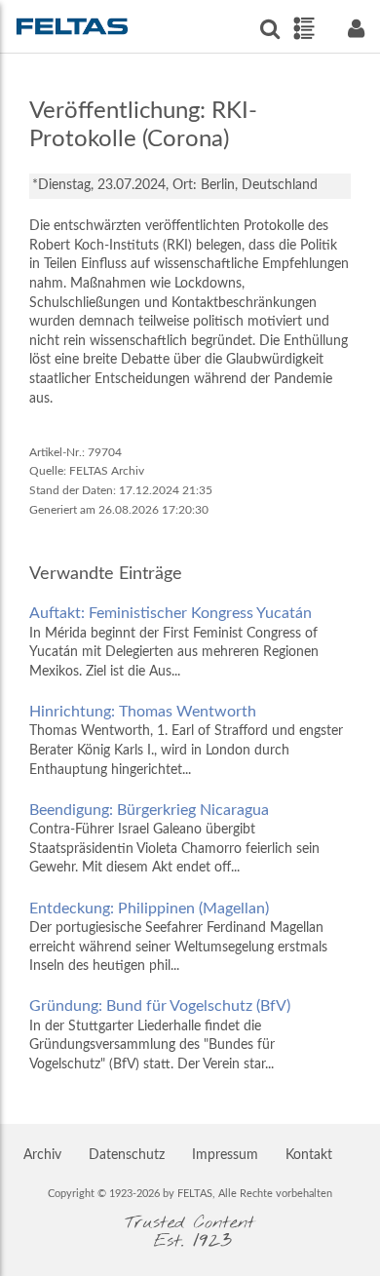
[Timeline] (303, 28)
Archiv (42, 1155)
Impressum (225, 1155)
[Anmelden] (355, 29)
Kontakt (308, 1155)
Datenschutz (127, 1155)
